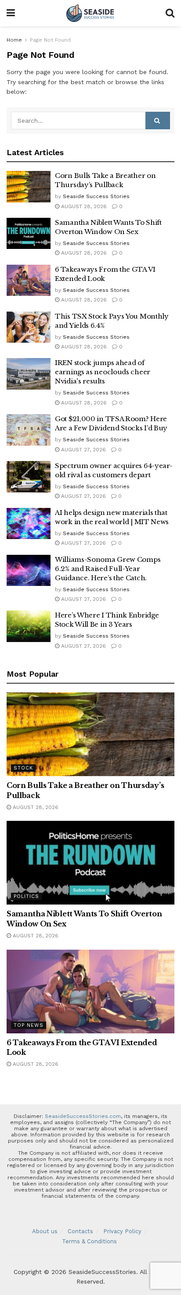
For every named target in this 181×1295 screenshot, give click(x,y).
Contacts (80, 1231)
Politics (26, 896)
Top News (28, 1025)
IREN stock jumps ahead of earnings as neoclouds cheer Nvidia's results (102, 371)
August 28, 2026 (83, 206)
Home (14, 40)
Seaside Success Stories (96, 196)
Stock (23, 768)
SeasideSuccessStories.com (83, 1116)
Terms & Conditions (89, 1241)
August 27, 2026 (82, 450)
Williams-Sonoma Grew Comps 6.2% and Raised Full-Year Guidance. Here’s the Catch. (107, 568)
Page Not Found (50, 40)
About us (45, 1231)
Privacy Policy (122, 1231)
